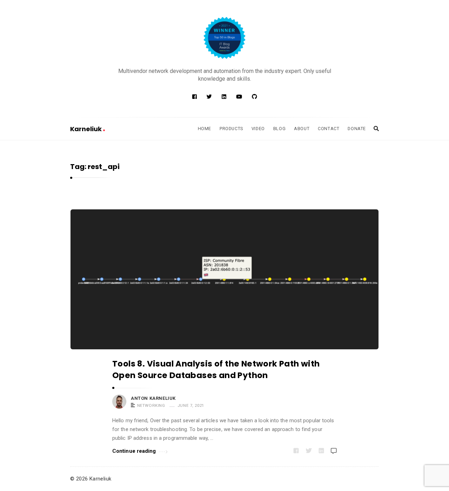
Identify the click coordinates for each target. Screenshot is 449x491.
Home (204, 128)
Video (258, 128)
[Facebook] (194, 97)
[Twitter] (209, 97)
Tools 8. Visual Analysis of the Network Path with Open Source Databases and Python (216, 369)
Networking (151, 405)
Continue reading (134, 451)
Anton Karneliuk (153, 398)
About (301, 128)
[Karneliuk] (224, 38)
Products (231, 128)
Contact (328, 128)
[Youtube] (239, 97)
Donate (357, 128)
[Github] (254, 97)
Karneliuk (86, 129)
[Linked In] (224, 97)
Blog (279, 128)
